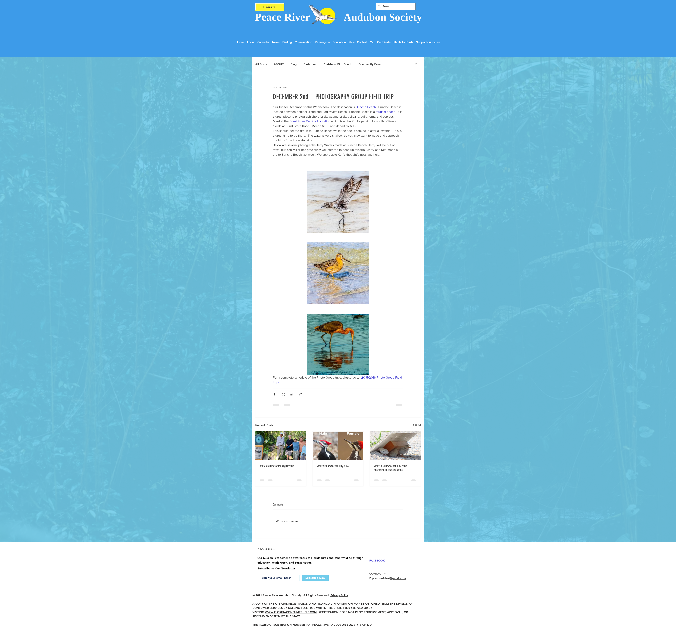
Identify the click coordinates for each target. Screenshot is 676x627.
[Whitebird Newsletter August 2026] (280, 445)
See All (417, 424)
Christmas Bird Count (337, 64)
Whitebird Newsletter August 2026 (277, 466)
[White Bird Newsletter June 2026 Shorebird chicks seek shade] (395, 445)
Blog (294, 64)
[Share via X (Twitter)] (283, 394)
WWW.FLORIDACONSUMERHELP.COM (291, 615)
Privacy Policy (339, 598)
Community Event (370, 64)
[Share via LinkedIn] (291, 394)
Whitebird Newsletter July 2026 (333, 466)
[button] (428, 40)
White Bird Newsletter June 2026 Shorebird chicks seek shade (390, 468)
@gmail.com (398, 581)
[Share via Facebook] (274, 394)
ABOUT (279, 64)
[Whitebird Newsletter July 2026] (338, 445)
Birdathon (310, 64)
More (392, 64)
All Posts (261, 64)
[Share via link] (300, 394)
